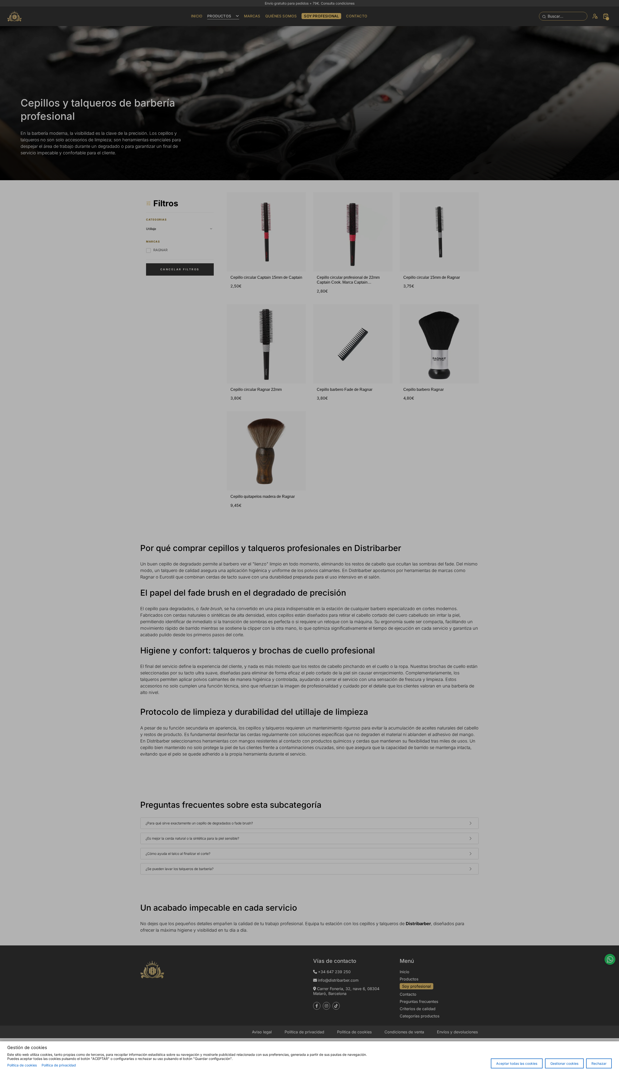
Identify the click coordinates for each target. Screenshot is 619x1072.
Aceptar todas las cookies (516, 1063)
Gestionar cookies (564, 1063)
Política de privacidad (59, 1065)
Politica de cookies (22, 1065)
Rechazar (598, 1063)
